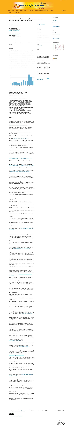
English (55, 32)
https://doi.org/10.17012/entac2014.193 (16, 340)
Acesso (65, 0)
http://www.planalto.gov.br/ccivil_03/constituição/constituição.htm (20, 158)
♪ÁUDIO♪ (43, 24)
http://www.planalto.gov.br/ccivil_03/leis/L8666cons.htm (19, 171)
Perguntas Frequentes (16, 12)
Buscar (64, 10)
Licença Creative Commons (25, 410)
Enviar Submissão (56, 26)
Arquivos (17, 10)
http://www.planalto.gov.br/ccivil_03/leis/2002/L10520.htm (19, 161)
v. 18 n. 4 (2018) (39, 45)
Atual (13, 10)
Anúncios (51, 10)
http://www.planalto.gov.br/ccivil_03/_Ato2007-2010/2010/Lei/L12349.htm (21, 165)
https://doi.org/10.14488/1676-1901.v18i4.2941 (19, 39)
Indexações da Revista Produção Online (41, 10)
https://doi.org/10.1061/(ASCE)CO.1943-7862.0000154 (18, 125)
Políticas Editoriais (23, 10)
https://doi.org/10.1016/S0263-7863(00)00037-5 (25, 313)
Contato (10, 12)
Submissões (31, 10)
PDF (39, 24)
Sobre (9, 10)
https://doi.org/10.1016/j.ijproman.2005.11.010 (21, 138)
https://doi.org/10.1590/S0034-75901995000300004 (21, 248)
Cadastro (61, 0)
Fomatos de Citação (41, 40)
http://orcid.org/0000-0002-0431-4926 (14, 30)
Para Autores (54, 20)
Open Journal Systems (56, 38)
